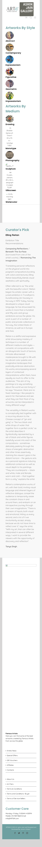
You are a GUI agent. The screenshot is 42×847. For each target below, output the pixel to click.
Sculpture (11, 168)
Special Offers (12, 755)
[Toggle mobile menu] (35, 17)
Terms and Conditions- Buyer (18, 794)
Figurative (11, 77)
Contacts (10, 770)
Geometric (11, 89)
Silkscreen (11, 190)
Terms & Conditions (14, 789)
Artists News (11, 751)
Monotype (11, 148)
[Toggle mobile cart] (26, 17)
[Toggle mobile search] (31, 17)
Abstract (10, 40)
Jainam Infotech (25, 829)
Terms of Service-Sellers (16, 798)
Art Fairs (10, 784)
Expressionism (13, 65)
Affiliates (10, 765)
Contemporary (13, 52)
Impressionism (13, 101)
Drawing (10, 124)
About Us (10, 779)
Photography (12, 160)
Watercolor (11, 202)
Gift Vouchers (12, 760)
